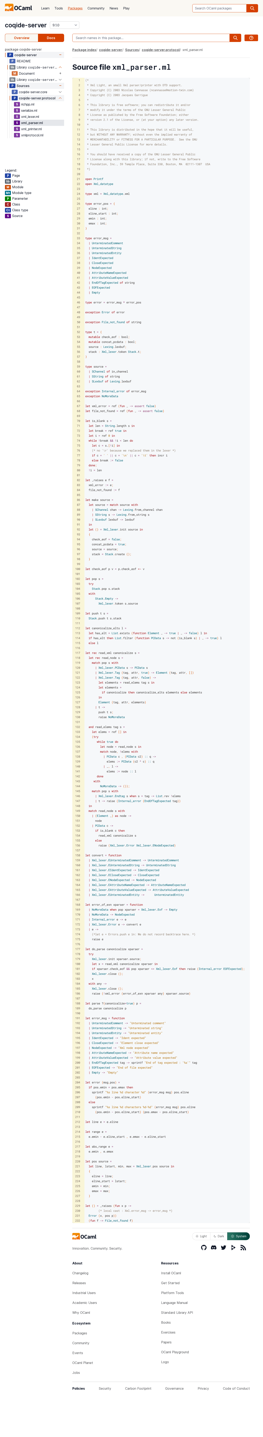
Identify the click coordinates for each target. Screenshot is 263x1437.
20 (78, 174)
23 (78, 189)
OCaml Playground (175, 1352)
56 (78, 352)
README (24, 61)
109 (77, 613)
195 (77, 1038)
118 (77, 658)
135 (77, 742)
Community (96, 8)
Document (27, 73)
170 (77, 914)
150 (77, 816)
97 (78, 554)
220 (77, 1161)
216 (77, 1141)
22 (78, 184)
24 (78, 194)
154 (77, 835)
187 (77, 998)
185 (77, 988)
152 (77, 826)
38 (78, 263)
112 (77, 628)
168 (77, 905)
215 (77, 1137)
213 (77, 1127)
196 (77, 1043)
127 (77, 702)
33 (78, 238)
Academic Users (84, 1303)
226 (77, 1191)
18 (78, 164)
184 (77, 983)
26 (78, 203)
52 (78, 332)
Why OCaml (81, 1312)
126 (77, 697)
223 (77, 1176)
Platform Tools (172, 1293)
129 (77, 712)
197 (77, 1048)
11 (78, 129)
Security (105, 1388)
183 (77, 979)
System (241, 1236)
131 (77, 722)
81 (78, 475)
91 (78, 524)
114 (77, 638)
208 (77, 1102)
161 (77, 870)
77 (78, 455)
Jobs (76, 1373)
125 (77, 692)
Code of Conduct (236, 1388)
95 (78, 544)
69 (78, 416)
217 (77, 1146)
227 (77, 1196)
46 (78, 302)
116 (77, 648)
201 (77, 1067)
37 (78, 258)
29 (78, 218)
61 (78, 376)
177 (77, 949)
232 (77, 1220)
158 (77, 855)
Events (77, 1353)
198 (77, 1053)
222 (77, 1171)
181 (77, 969)
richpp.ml (27, 104)
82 (78, 480)
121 (77, 672)
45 (78, 297)
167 (77, 900)
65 (78, 396)
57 (78, 357)
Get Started (170, 1283)
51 (78, 327)
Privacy (203, 1388)
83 (78, 485)
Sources (23, 86)
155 (77, 840)
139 (77, 761)
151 (77, 821)
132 (77, 727)
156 (77, 845)
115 (77, 643)
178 (77, 954)
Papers (166, 1342)
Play (126, 8)
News (114, 8)
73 (78, 436)
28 (78, 213)
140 (77, 766)
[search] (252, 8)
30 (78, 223)
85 (78, 495)
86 (78, 500)
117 (77, 653)
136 (77, 747)
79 (78, 465)
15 (78, 149)
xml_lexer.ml (30, 117)
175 (77, 939)
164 (77, 885)
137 (77, 751)
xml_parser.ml (32, 123)
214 (77, 1132)
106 (77, 598)
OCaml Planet (82, 1363)
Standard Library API (177, 1312)
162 (77, 875)
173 (77, 929)
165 (77, 890)
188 (77, 1003)
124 (77, 687)
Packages (75, 8)
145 (77, 791)
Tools (58, 8)
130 (77, 717)
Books (166, 1322)
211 (77, 1117)
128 (77, 707)
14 (78, 144)
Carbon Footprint (138, 1388)
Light (203, 1236)
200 (77, 1062)
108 (77, 608)
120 (77, 668)
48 (78, 312)
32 (78, 233)
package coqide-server (23, 49)
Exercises (168, 1332)
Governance (174, 1388)
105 (77, 593)
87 (78, 505)
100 (77, 569)
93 (78, 534)
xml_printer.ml (31, 129)
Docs (51, 38)
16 (78, 154)
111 (77, 623)
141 (77, 771)
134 (77, 737)
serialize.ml (29, 110)
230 (77, 1211)
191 (77, 1018)
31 (78, 228)
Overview (21, 38)
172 (77, 924)
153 (77, 830)
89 (78, 515)
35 (78, 248)
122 (77, 677)
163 (77, 880)
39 (78, 268)
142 (77, 776)
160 (77, 865)
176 (77, 944)
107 (77, 603)
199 (77, 1058)
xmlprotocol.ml (32, 135)
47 (78, 307)
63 (78, 386)
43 (78, 287)
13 (78, 139)
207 (77, 1097)
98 (78, 559)
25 (78, 199)
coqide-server (26, 25)
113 (77, 633)
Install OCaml (171, 1273)
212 (77, 1122)
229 (77, 1206)
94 (78, 539)
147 (77, 801)
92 (78, 529)
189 (77, 1008)
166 (77, 895)
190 (77, 1013)
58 (78, 361)
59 (78, 366)
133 (77, 732)
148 (77, 806)
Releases (79, 1283)
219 (77, 1156)
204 (77, 1082)
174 (77, 934)
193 (77, 1028)
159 (77, 860)
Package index (84, 50)
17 (78, 159)
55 (78, 347)
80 (78, 470)
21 (78, 179)
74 (78, 440)
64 (78, 391)
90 (78, 519)
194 (77, 1033)
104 (77, 589)
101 (77, 574)
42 (78, 282)
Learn (45, 8)
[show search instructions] (251, 38)
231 (77, 1216)
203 (77, 1077)
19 (78, 169)
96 (78, 549)
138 (77, 756)
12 (78, 134)
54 (78, 342)
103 (77, 584)
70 (78, 421)
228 (77, 1201)
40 (78, 273)
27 (78, 208)
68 (78, 411)
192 (77, 1023)
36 (78, 253)
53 (78, 337)
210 (77, 1112)
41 (78, 278)
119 (77, 663)
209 (77, 1107)
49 (78, 317)
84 (78, 490)
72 (78, 431)
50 (78, 322)
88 (78, 510)
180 (77, 964)
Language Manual (174, 1303)
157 (77, 850)
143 (77, 781)
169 (77, 909)
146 (77, 796)
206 (77, 1092)
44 (78, 292)
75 (78, 445)
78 (78, 460)
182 (77, 974)
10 (78, 125)
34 (78, 243)
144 (77, 786)
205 (77, 1087)
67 (78, 406)
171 (77, 919)
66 (78, 401)
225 (77, 1186)
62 (78, 381)
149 (77, 811)
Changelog (80, 1273)
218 (77, 1151)
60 (78, 371)
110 (77, 618)
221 (77, 1166)
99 (78, 564)
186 (77, 993)
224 (77, 1181)
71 (78, 426)
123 (77, 682)
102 (77, 579)
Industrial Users (84, 1293)
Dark (221, 1236)
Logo (165, 1362)
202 (77, 1072)
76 (78, 450)
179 (77, 959)
